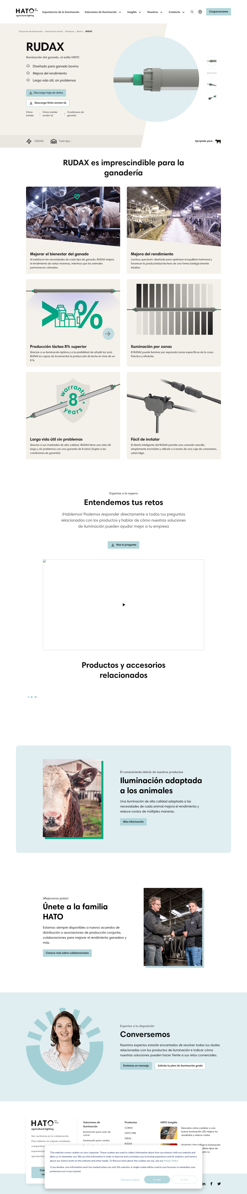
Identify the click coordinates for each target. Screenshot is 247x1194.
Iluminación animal (54, 32)
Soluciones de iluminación (31, 32)
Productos (69, 32)
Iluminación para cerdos (96, 1141)
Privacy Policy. (171, 1160)
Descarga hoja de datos (48, 93)
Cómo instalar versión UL (50, 114)
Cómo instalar (30, 114)
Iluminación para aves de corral (97, 1134)
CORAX (129, 1128)
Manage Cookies (130, 1179)
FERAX (128, 1139)
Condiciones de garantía (75, 114)
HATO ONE (130, 1133)
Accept (157, 1179)
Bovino (80, 32)
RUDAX (128, 1144)
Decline (184, 1179)
